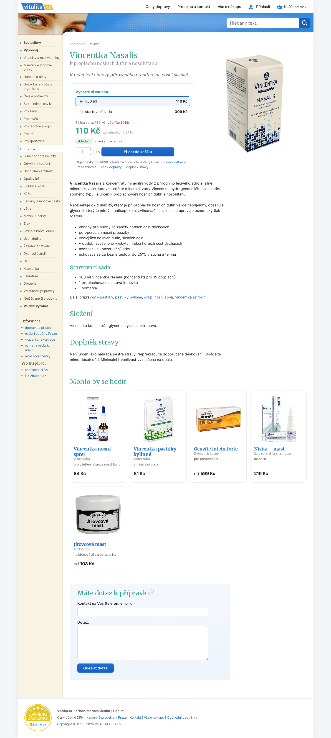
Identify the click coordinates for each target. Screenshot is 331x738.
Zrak (27, 223)
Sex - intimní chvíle (38, 103)
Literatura (31, 276)
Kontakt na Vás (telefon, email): (104, 603)
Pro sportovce (34, 141)
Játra (27, 208)
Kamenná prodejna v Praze (106, 717)
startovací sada (98, 111)
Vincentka (114, 141)
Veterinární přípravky (39, 291)
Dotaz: (83, 622)
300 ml (91, 101)
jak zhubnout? (35, 375)
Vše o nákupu (229, 6)
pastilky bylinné (128, 297)
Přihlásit (263, 6)
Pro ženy (30, 111)
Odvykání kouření (37, 163)
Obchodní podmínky (182, 717)
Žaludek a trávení (37, 246)
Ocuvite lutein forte (216, 450)
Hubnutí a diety (35, 77)
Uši (26, 261)
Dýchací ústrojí (34, 253)
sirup (148, 297)
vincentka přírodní (190, 297)
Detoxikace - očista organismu (38, 86)
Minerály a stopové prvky (38, 67)
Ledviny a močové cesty (42, 201)
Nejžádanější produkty (40, 298)
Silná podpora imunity (40, 156)
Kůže (27, 193)
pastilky (106, 297)
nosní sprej (163, 297)
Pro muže (31, 118)
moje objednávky (38, 356)
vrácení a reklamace (40, 339)
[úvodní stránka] (37, 6)
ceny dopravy (111, 167)
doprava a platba (38, 327)
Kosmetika (31, 268)
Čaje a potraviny (36, 96)
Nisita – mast (272, 450)
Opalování (31, 178)
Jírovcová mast (90, 546)
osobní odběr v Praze (41, 333)
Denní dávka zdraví (38, 171)
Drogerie (30, 283)
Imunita (94, 44)
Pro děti (29, 133)
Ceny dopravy (158, 6)
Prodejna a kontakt (193, 6)
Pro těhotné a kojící (38, 126)
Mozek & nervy (35, 216)
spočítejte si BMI (37, 369)
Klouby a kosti (34, 186)
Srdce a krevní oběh (39, 231)
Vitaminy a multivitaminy (42, 57)
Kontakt (135, 717)
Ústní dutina (32, 238)
